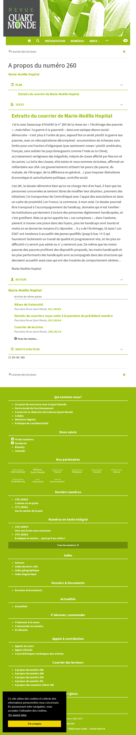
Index (94, 41)
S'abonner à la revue (27, 622)
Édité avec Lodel (77, 728)
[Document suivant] (124, 52)
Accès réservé (97, 728)
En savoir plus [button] (17, 715)
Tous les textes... (27, 338)
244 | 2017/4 (54, 331)
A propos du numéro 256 (29, 677)
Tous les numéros (67, 545)
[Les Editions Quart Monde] (38, 470)
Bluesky (20, 447)
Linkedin (20, 450)
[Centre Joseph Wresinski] (38, 480)
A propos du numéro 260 (29, 669)
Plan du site (68, 723)
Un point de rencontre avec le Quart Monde (40, 404)
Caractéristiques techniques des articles (39, 653)
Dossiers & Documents (28, 590)
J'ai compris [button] (34, 723)
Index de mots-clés (26, 566)
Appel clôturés (24, 649)
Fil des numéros (24, 439)
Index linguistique (25, 574)
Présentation (55, 41)
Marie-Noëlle (23, 74)
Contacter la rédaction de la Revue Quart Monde (44, 412)
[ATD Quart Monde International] (18, 470)
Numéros (77, 41)
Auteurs (19, 562)
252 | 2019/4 (54, 320)
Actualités (21, 606)
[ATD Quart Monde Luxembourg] (18, 480)
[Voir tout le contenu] (107, 41)
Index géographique (27, 570)
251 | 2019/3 (54, 309)
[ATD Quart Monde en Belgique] (77, 470)
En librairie (21, 630)
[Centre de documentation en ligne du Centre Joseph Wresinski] (57, 480)
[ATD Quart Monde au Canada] (97, 470)
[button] (38, 41)
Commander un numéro (29, 626)
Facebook (21, 443)
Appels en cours (24, 646)
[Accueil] (29, 41)
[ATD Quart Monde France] (57, 470)
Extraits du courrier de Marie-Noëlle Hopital (48, 94)
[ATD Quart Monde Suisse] (117, 470)
